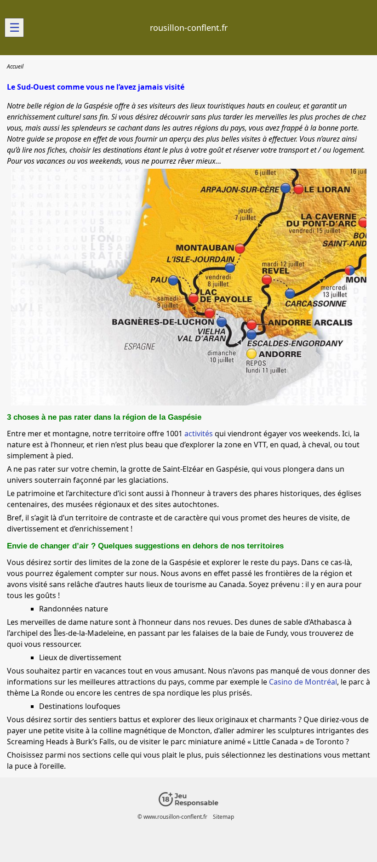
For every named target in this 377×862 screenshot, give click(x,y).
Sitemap (223, 817)
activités (198, 433)
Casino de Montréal (303, 682)
